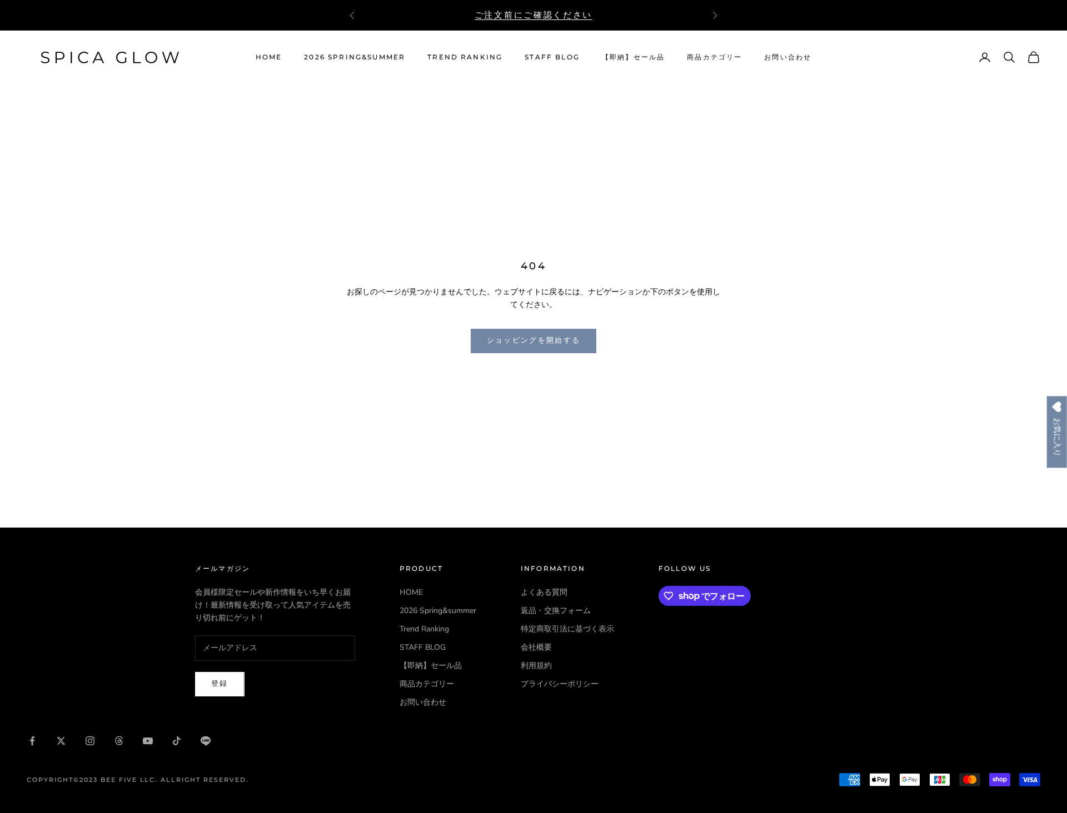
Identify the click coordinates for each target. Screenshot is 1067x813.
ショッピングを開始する (534, 340)
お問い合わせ (787, 57)
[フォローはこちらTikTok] (176, 740)
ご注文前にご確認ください (533, 14)
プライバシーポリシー (560, 684)
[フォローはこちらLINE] (205, 740)
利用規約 (536, 665)
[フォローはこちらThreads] (118, 740)
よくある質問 (544, 592)
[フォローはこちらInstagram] (90, 740)
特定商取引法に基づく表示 (567, 629)
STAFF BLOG (552, 57)
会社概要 (536, 647)
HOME (269, 57)
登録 (219, 684)
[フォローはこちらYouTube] (147, 740)
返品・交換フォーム (556, 610)
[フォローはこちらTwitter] (61, 740)
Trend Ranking (464, 57)
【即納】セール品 (633, 57)
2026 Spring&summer (354, 57)
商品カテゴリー (714, 57)
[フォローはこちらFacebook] (32, 740)
